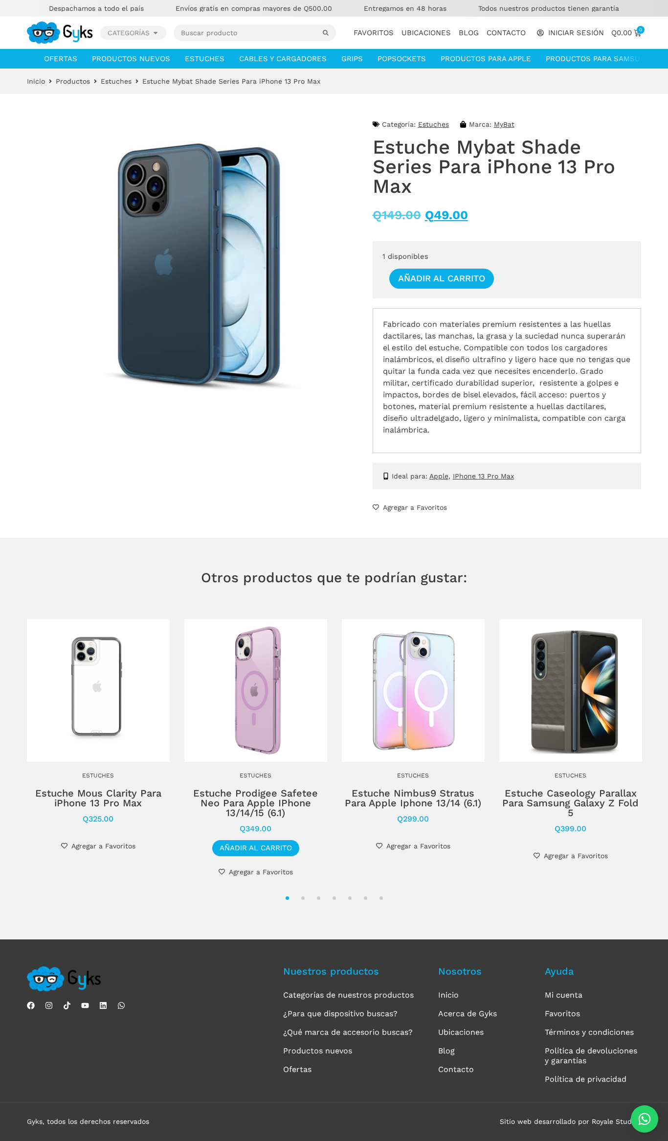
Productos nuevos (131, 58)
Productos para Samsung (598, 58)
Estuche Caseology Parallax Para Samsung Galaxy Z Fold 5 (570, 803)
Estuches (204, 58)
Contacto (506, 32)
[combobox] (248, 32)
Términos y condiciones (589, 1032)
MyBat (504, 124)
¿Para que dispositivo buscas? (340, 1013)
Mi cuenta (563, 995)
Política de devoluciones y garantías (591, 1055)
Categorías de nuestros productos (348, 995)
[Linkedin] (103, 1005)
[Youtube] (85, 1005)
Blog (469, 32)
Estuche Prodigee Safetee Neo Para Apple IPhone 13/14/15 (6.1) (255, 803)
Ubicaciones (426, 32)
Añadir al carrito (441, 278)
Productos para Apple (486, 58)
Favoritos (374, 32)
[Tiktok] (67, 1005)
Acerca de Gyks (467, 1013)
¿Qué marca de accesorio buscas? (348, 1032)
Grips (352, 58)
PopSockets (402, 58)
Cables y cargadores (283, 58)
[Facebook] (31, 1005)
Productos (73, 81)
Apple (438, 476)
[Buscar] (329, 32)
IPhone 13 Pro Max (483, 476)
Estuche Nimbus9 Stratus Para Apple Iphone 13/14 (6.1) (413, 798)
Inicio (36, 81)
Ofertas (60, 58)
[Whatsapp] (121, 1005)
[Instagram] (49, 1005)
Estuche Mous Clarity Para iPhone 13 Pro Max (98, 798)
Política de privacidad (585, 1079)
